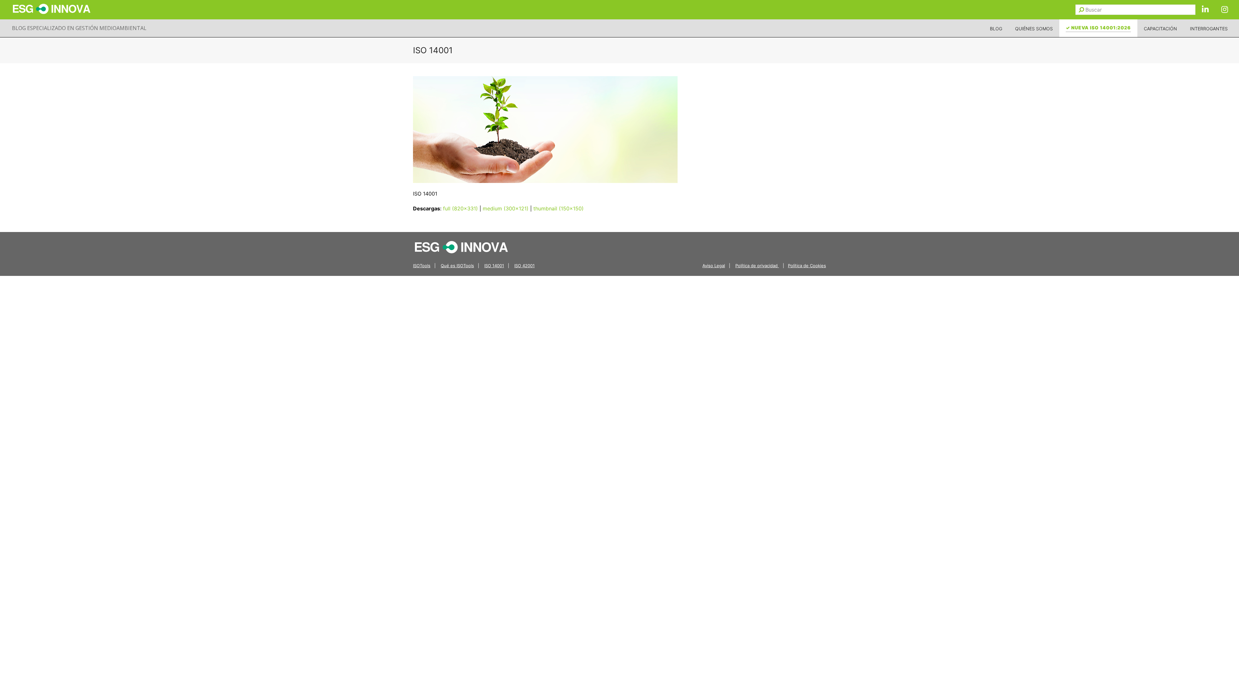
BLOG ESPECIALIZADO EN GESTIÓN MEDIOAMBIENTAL (79, 28)
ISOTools (421, 265)
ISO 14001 (494, 265)
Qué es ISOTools (457, 265)
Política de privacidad (757, 265)
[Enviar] (1081, 9)
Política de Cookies (807, 265)
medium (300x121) (506, 208)
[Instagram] (1224, 10)
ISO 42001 (524, 265)
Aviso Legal (713, 265)
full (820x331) (460, 208)
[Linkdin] (1205, 10)
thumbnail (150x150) (558, 208)
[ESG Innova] (461, 247)
